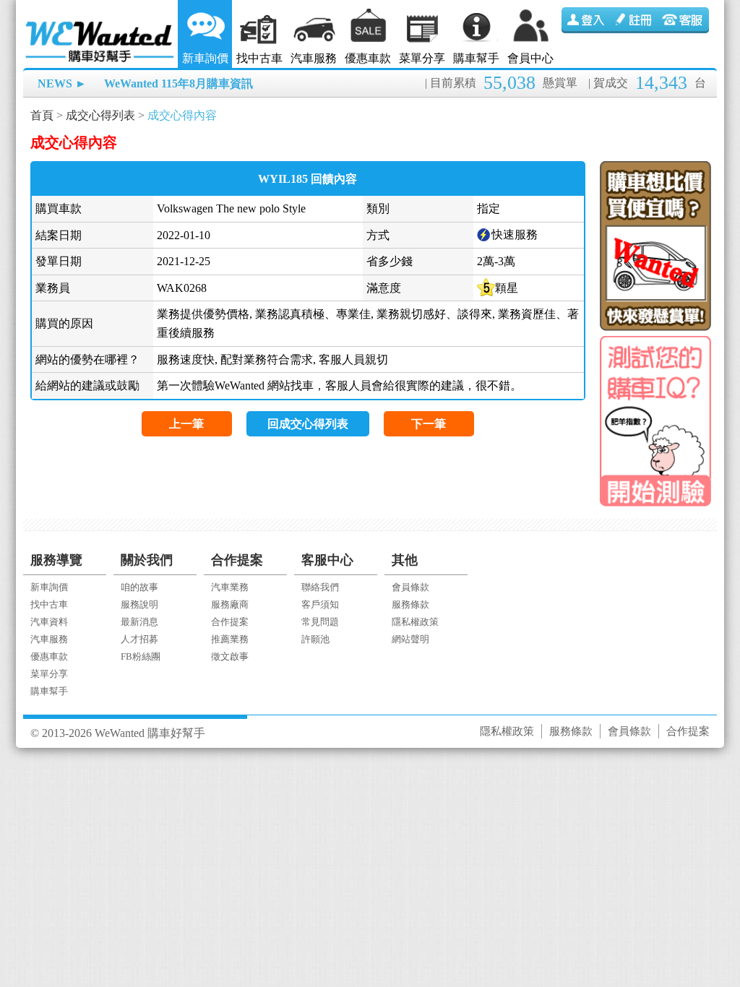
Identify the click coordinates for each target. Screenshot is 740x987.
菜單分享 (422, 58)
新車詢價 (205, 58)
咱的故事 (139, 587)
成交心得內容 (182, 115)
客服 (684, 20)
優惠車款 (368, 58)
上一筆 (186, 424)
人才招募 (139, 639)
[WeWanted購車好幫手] (100, 23)
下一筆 (428, 424)
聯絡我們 (320, 587)
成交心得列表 (100, 115)
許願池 (315, 639)
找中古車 (259, 58)
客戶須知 (320, 604)
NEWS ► (62, 83)
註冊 (635, 20)
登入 (586, 20)
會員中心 (530, 58)
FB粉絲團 (140, 656)
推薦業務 (230, 639)
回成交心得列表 (307, 424)
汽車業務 (230, 587)
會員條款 (410, 587)
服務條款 (410, 604)
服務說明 (139, 604)
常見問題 (320, 621)
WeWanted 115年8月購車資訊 (178, 83)
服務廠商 (230, 604)
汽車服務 (314, 58)
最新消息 (139, 621)
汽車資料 (49, 621)
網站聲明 (410, 639)
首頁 (41, 115)
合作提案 (230, 621)
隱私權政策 (415, 621)
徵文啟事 (230, 656)
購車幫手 (476, 58)
